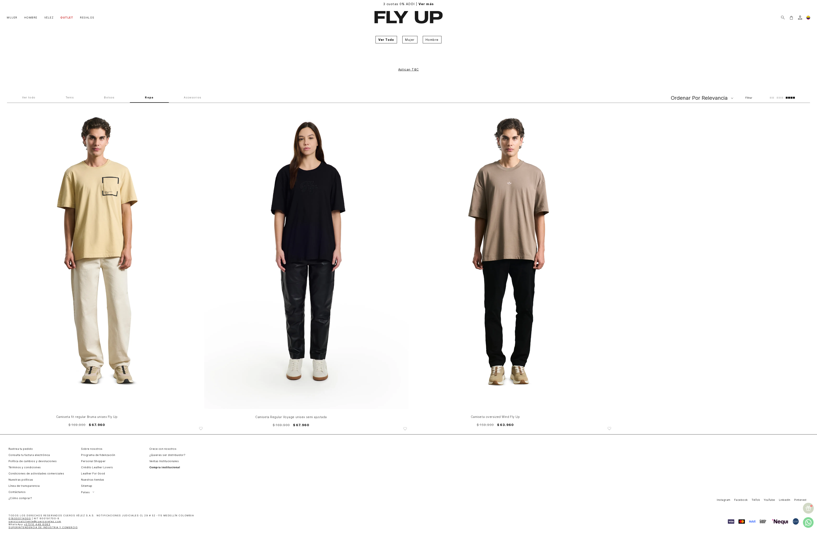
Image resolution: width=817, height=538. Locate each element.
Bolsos (109, 97)
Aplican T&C (408, 69)
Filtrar (748, 97)
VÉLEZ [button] (49, 17)
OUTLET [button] (66, 17)
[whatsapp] (808, 522)
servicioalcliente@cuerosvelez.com (35, 521)
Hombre (432, 39)
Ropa (149, 97)
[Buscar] (783, 17)
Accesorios (192, 97)
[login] (800, 18)
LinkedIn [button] (784, 499)
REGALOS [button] (87, 17)
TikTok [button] (756, 499)
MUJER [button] (12, 17)
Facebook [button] (741, 499)
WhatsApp (29, 524)
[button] (791, 17)
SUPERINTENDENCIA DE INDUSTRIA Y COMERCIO (43, 527)
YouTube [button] (769, 499)
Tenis (70, 97)
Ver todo (29, 97)
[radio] (771, 97)
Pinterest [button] (800, 499)
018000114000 (20, 518)
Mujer (409, 39)
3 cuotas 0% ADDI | (408, 4)
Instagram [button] (723, 499)
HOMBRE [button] (30, 17)
